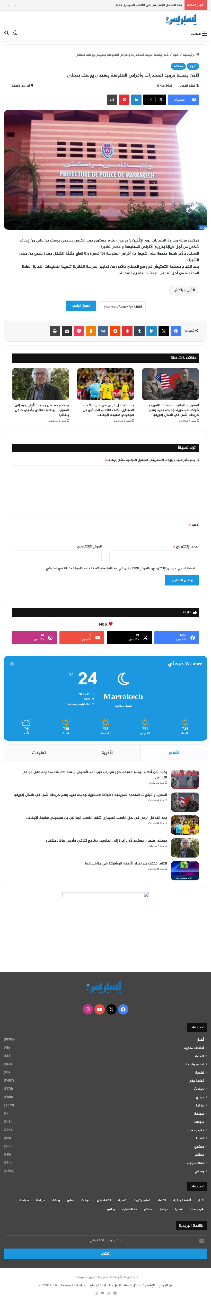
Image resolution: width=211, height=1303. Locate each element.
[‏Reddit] (115, 331)
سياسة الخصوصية (73, 1285)
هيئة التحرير (187, 85)
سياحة (199, 1114)
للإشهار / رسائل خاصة (139, 1285)
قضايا (200, 1138)
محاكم (178, 66)
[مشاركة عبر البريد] (67, 331)
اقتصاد (199, 1056)
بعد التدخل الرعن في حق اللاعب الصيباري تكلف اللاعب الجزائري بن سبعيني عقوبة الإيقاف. (117, 5)
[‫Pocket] (79, 331)
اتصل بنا (115, 1285)
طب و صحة (195, 1130)
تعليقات (39, 753)
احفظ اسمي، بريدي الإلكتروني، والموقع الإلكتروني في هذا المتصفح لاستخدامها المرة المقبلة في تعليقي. (120, 568)
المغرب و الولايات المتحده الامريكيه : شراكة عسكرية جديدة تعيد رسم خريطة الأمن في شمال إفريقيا (171, 410)
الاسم (194, 525)
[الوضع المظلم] (15, 34)
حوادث (199, 1089)
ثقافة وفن (196, 1081)
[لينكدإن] (136, 100)
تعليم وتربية (194, 1064)
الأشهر (174, 753)
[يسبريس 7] (182, 19)
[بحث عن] (6, 34)
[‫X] (164, 331)
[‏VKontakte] (103, 331)
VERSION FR (47, 1285)
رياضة (200, 1106)
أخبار (176, 55)
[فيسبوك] (176, 331)
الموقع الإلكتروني (89, 547)
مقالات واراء (195, 1163)
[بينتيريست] (124, 100)
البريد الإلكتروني (186, 547)
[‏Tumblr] (139, 331)
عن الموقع (166, 1285)
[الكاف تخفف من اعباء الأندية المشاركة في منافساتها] (185, 870)
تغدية (199, 1073)
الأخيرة (107, 753)
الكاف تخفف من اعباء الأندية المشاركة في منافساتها (125, 864)
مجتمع (199, 1147)
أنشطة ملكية (194, 1048)
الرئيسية (189, 55)
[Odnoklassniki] (91, 331)
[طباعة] (112, 100)
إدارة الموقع (98, 1285)
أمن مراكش (182, 290)
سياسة (199, 1122)
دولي (200, 1097)
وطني (199, 1171)
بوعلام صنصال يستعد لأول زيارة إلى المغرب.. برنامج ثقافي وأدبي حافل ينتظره (42, 410)
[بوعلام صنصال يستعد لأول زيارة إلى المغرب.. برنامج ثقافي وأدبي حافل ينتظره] (40, 384)
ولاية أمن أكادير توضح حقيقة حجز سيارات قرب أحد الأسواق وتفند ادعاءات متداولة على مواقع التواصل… (95, 774)
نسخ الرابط (81, 306)
